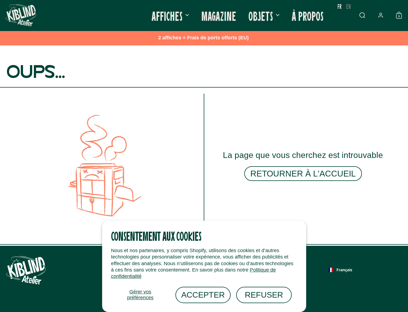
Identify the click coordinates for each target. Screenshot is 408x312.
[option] (348, 6)
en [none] (348, 6)
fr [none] (340, 6)
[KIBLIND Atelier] (21, 15)
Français (344, 270)
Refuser (264, 294)
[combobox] (340, 269)
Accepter (203, 294)
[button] (362, 15)
